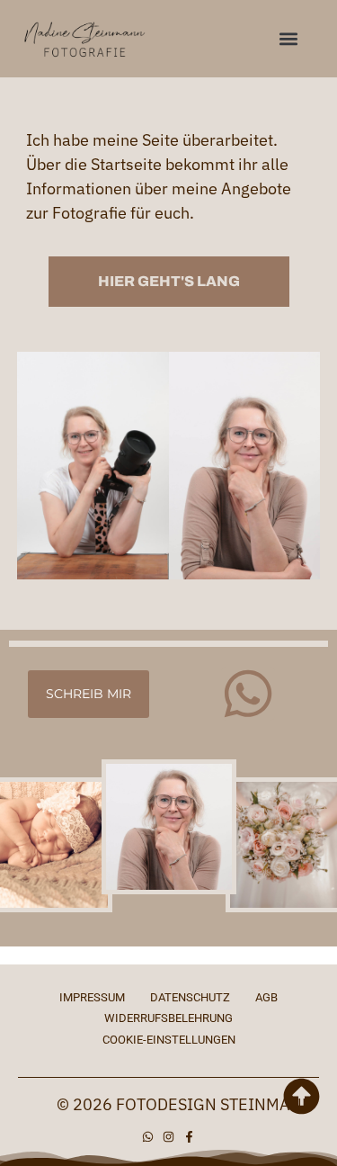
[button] (289, 39)
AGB (266, 997)
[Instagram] (168, 1137)
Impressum (92, 997)
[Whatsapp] (248, 694)
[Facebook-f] (189, 1137)
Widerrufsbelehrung (168, 1018)
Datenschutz (190, 997)
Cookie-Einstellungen (168, 1039)
